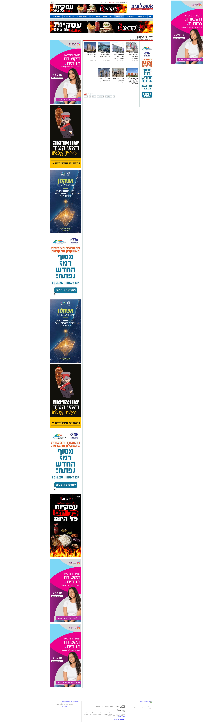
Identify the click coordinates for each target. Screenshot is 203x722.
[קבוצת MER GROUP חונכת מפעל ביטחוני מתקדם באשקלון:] (118, 51)
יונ (97, 96)
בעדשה (98, 16)
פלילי (124, 711)
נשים (100, 714)
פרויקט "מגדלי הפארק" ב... (104, 82)
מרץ (90, 96)
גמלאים (112, 706)
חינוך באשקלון (130, 16)
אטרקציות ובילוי (116, 709)
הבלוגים (123, 714)
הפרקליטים (98, 706)
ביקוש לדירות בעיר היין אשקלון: (104, 79)
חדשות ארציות (93, 714)
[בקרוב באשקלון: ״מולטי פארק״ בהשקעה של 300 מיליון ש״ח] (132, 77)
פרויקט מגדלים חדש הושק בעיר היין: (91, 54)
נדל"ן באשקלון (119, 16)
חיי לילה (123, 706)
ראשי (150, 16)
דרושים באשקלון (56, 16)
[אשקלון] (142, 9)
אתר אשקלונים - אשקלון (146, 39)
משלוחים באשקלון (69, 16)
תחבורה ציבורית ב (111, 715)
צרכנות (117, 706)
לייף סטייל (122, 707)
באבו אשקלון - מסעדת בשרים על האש (70, 703)
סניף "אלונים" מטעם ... (119, 82)
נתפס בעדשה (96, 713)
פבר (87, 96)
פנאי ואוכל (88, 713)
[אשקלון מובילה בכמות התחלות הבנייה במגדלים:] (104, 51)
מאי (95, 96)
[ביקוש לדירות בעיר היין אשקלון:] (104, 77)
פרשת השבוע (106, 706)
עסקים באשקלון (82, 16)
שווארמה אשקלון (57, 703)
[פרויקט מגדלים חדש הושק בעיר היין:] (90, 51)
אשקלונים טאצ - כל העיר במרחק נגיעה (70, 701)
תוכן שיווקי (108, 709)
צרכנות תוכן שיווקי (107, 714)
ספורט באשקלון (107, 16)
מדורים (91, 16)
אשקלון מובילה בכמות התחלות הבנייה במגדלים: (105, 54)
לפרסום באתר (103, 2)
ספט (106, 96)
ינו (84, 96)
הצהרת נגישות (121, 716)
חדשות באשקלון (141, 16)
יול (100, 96)
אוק (108, 96)
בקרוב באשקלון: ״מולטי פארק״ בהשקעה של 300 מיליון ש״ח (133, 81)
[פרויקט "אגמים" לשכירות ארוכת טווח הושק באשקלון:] (132, 51)
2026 (92, 94)
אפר (93, 96)
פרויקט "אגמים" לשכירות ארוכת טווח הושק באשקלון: (133, 55)
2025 (89, 94)
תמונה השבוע (120, 715)
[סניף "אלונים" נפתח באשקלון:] (118, 77)
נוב (111, 96)
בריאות (123, 709)
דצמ (114, 96)
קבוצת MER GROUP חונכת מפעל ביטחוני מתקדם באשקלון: (119, 55)
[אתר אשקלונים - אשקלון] (146, 701)
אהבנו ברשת (116, 714)
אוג (103, 96)
